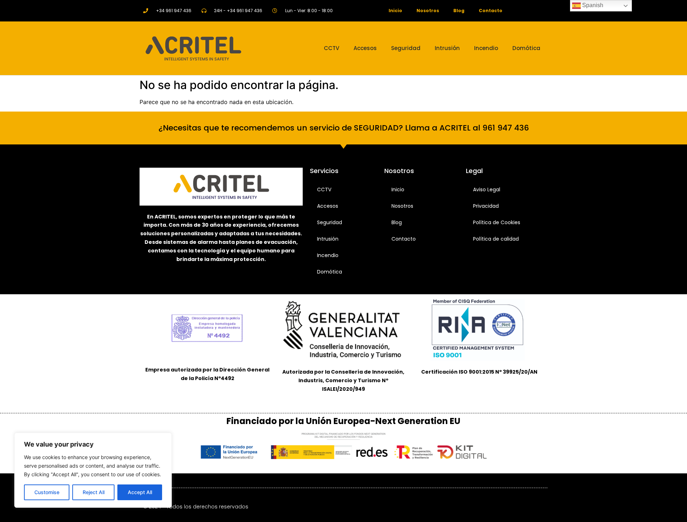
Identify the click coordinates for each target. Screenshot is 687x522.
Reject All (93, 492)
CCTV (331, 48)
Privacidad (486, 206)
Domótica (526, 48)
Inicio (395, 11)
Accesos (365, 48)
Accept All (140, 492)
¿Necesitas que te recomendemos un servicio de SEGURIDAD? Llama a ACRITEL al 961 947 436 (344, 127)
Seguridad (405, 48)
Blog (458, 11)
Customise (46, 492)
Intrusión (447, 48)
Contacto (490, 11)
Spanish (592, 5)
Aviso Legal (486, 189)
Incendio (486, 48)
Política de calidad (496, 238)
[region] (93, 470)
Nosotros (427, 11)
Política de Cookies (496, 222)
